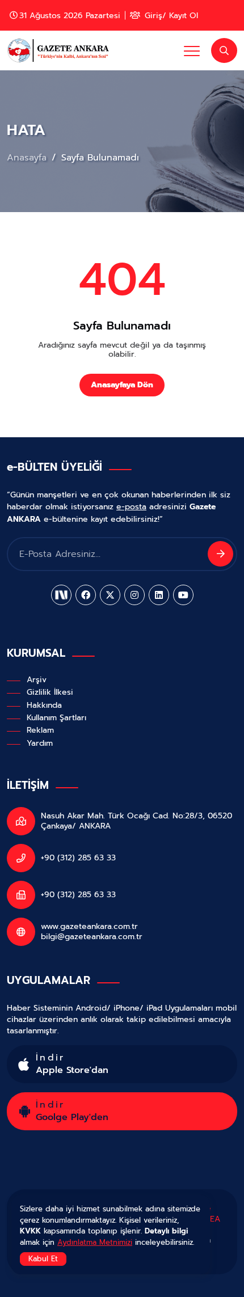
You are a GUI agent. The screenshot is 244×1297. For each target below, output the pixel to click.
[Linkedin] (159, 595)
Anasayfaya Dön (122, 385)
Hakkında (44, 705)
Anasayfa (28, 157)
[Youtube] (183, 595)
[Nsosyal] (61, 595)
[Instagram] (134, 595)
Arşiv (37, 679)
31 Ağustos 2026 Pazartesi (69, 15)
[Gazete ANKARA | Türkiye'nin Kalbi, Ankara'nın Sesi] (61, 50)
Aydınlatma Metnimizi (94, 1242)
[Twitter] (110, 595)
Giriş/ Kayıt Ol (170, 15)
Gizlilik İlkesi (50, 692)
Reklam (40, 730)
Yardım (40, 743)
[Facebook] (85, 595)
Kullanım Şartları (56, 717)
